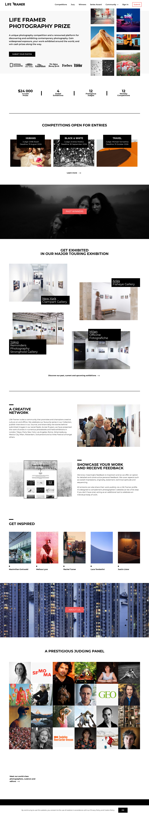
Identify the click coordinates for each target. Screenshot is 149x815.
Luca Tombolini (98, 569)
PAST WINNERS (74, 211)
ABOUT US (74, 609)
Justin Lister (123, 569)
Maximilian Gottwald (18, 569)
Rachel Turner (69, 569)
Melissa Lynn (42, 569)
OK (123, 810)
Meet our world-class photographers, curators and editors (22, 778)
